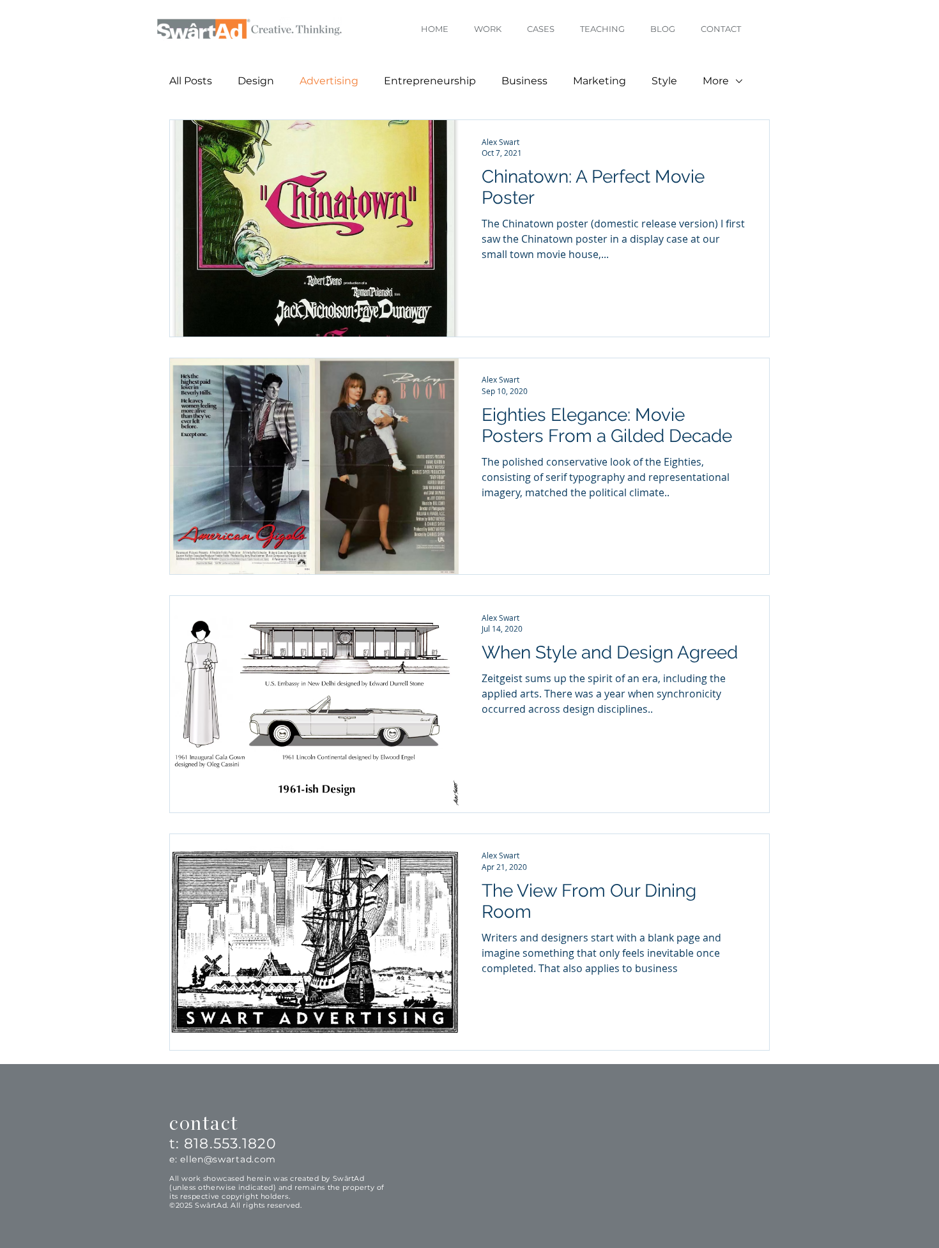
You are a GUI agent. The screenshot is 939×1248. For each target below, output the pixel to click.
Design (256, 81)
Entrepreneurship (430, 81)
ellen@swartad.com (228, 1159)
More (716, 81)
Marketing (599, 81)
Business (524, 81)
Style (664, 81)
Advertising (329, 81)
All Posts (190, 81)
